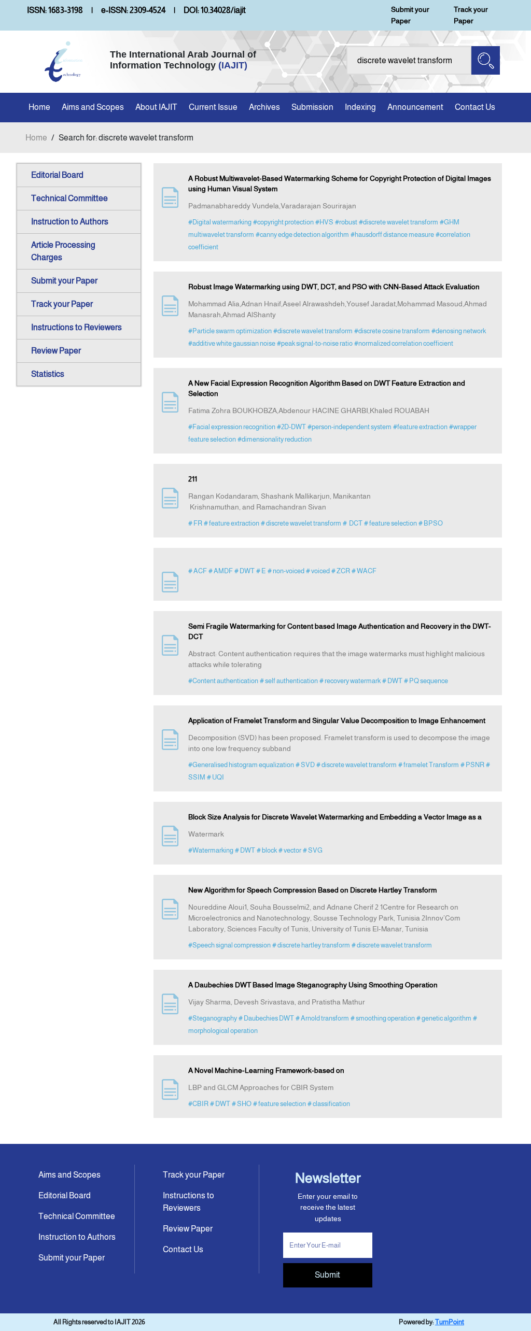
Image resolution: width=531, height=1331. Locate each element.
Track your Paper (471, 15)
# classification (329, 1104)
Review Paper (56, 350)
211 (192, 479)
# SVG (313, 850)
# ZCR (340, 571)
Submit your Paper (410, 15)
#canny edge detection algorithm (302, 234)
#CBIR (198, 1104)
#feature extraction (420, 427)
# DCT (352, 523)
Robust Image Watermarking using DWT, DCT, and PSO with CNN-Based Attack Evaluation (334, 286)
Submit (327, 1274)
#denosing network (458, 331)
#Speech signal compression (229, 945)
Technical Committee (69, 198)
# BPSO (430, 523)
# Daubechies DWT (266, 1018)
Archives (264, 107)
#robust (346, 222)
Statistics (47, 374)
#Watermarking (210, 850)
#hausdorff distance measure (392, 234)
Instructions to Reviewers (76, 327)
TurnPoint (449, 1322)
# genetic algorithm (443, 1018)
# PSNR (472, 765)
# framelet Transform (428, 765)
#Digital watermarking (219, 222)
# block (267, 850)
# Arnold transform (322, 1018)
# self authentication (289, 681)
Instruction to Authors (69, 221)
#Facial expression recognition (231, 427)
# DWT (244, 571)
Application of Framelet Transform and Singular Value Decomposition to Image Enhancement (336, 720)
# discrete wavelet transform (301, 523)
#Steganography (212, 1018)
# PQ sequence (426, 681)
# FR (195, 523)
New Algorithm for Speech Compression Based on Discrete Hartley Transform (312, 890)
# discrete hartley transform (311, 945)
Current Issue (213, 107)
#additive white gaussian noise (231, 343)
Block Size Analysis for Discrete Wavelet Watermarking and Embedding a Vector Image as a (335, 817)
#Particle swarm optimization (230, 331)
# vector (289, 850)
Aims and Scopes (93, 107)
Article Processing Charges (63, 251)
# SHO (241, 1104)
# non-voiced (286, 571)
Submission (312, 107)
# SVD (305, 765)
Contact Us (475, 107)
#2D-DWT (291, 427)
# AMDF (220, 571)
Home (39, 107)
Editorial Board (57, 175)
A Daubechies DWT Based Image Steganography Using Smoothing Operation (313, 985)
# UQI (215, 777)
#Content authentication (223, 681)
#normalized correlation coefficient (403, 343)
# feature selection (390, 523)
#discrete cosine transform (392, 331)
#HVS (324, 222)
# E (261, 571)
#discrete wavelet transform (398, 222)
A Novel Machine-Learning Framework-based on (266, 1070)
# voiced (318, 571)
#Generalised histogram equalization (241, 765)
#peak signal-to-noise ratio (315, 343)
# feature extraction (231, 523)
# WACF (364, 571)
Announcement (415, 107)
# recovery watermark (350, 681)
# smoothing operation (383, 1018)
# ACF (197, 571)
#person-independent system (350, 427)
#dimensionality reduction (274, 439)
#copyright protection (283, 222)
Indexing (360, 107)
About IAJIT (156, 107)
